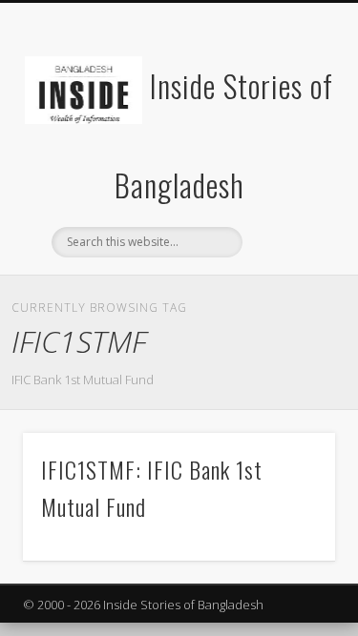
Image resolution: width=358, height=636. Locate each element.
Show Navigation (289, 170)
